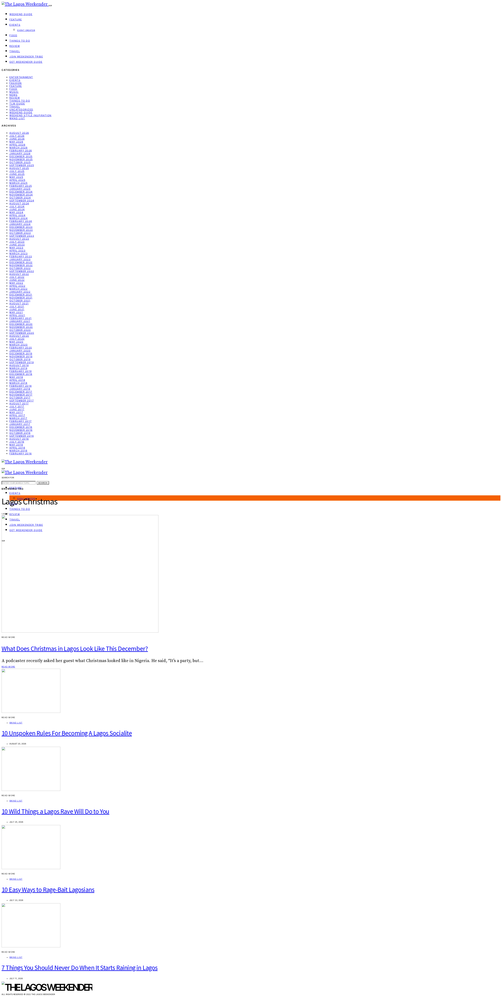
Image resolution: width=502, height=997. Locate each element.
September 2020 (21, 332)
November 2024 (21, 194)
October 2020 (20, 329)
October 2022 (20, 268)
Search (42, 483)
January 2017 (19, 424)
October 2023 (20, 232)
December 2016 (20, 427)
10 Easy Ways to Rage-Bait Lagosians (48, 890)
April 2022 (17, 285)
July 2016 (16, 441)
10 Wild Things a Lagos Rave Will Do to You (55, 811)
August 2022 (19, 274)
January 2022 (19, 291)
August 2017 (19, 403)
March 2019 (18, 368)
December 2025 (21, 156)
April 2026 (17, 144)
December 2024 (21, 191)
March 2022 (18, 288)
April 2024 (17, 215)
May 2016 (16, 444)
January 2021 (19, 321)
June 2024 (17, 209)
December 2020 (21, 324)
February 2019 (20, 371)
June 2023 (17, 244)
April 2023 (17, 250)
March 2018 (18, 382)
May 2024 (16, 212)
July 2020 (17, 338)
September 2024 (21, 200)
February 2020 (20, 347)
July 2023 (17, 241)
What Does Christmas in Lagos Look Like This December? (75, 649)
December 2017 (20, 391)
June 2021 (17, 309)
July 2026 (17, 135)
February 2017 (20, 421)
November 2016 (21, 429)
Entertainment (21, 77)
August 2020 (19, 335)
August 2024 (19, 203)
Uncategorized (21, 109)
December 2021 (20, 294)
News (13, 94)
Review (14, 46)
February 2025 (20, 185)
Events (14, 24)
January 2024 (20, 224)
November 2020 (21, 327)
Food (13, 35)
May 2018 (16, 377)
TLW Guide (17, 103)
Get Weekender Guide (26, 61)
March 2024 (18, 218)
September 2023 (21, 235)
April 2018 (17, 379)
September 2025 (21, 165)
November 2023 (21, 229)
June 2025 (17, 174)
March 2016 (18, 450)
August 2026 (19, 132)
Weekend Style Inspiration (30, 115)
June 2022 (17, 279)
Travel (14, 51)
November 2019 (21, 356)
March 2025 (18, 182)
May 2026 (16, 141)
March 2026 (18, 147)
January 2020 (20, 350)
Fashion (15, 83)
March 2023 (18, 253)
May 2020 (16, 341)
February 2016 (20, 453)
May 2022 (16, 282)
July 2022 (17, 277)
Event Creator (26, 30)
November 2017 (21, 394)
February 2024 (20, 221)
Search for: (8, 477)
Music (14, 91)
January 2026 (19, 153)
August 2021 (19, 303)
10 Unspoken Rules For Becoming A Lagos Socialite (67, 733)
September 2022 (21, 271)
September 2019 (21, 362)
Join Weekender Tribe (26, 56)
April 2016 (17, 447)
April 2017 (17, 415)
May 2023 (16, 247)
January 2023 (20, 259)
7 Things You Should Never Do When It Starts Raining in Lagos (80, 968)
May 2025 (16, 177)
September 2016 (21, 435)
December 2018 (20, 374)
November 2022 (21, 265)
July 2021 (16, 306)
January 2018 (19, 388)
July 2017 (16, 406)
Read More (8, 666)
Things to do (19, 40)
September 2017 (21, 400)
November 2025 (21, 159)
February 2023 (20, 256)
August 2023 (19, 238)
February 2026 (20, 150)
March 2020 (18, 344)
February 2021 (20, 318)
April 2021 (17, 315)
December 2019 (20, 353)
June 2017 (17, 409)
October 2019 (19, 359)
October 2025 (20, 162)
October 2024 (20, 197)
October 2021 (19, 300)
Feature (15, 19)
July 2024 (17, 206)
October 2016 (19, 432)
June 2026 (17, 138)
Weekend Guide (21, 14)
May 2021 (16, 312)
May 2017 (16, 412)
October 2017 (19, 397)
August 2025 (19, 168)
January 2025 (19, 188)
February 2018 (20, 385)
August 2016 (19, 438)
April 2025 (17, 179)
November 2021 (21, 297)
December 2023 (21, 227)
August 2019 (19, 365)
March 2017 (18, 418)
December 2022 (21, 262)
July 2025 (17, 171)
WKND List (17, 118)
